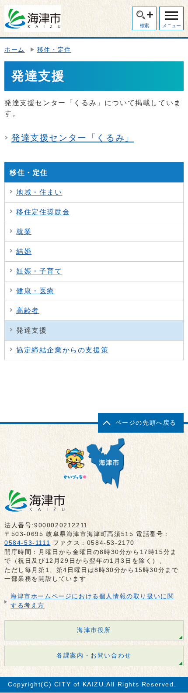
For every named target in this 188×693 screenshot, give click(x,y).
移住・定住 (54, 49)
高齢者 (27, 310)
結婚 (23, 251)
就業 (23, 231)
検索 (144, 25)
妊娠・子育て (39, 271)
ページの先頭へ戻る (146, 422)
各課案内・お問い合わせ (94, 655)
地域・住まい (39, 192)
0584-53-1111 (27, 543)
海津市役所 (94, 630)
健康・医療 (35, 291)
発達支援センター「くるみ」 (72, 137)
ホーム (14, 49)
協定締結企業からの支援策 (62, 350)
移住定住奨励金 (43, 212)
